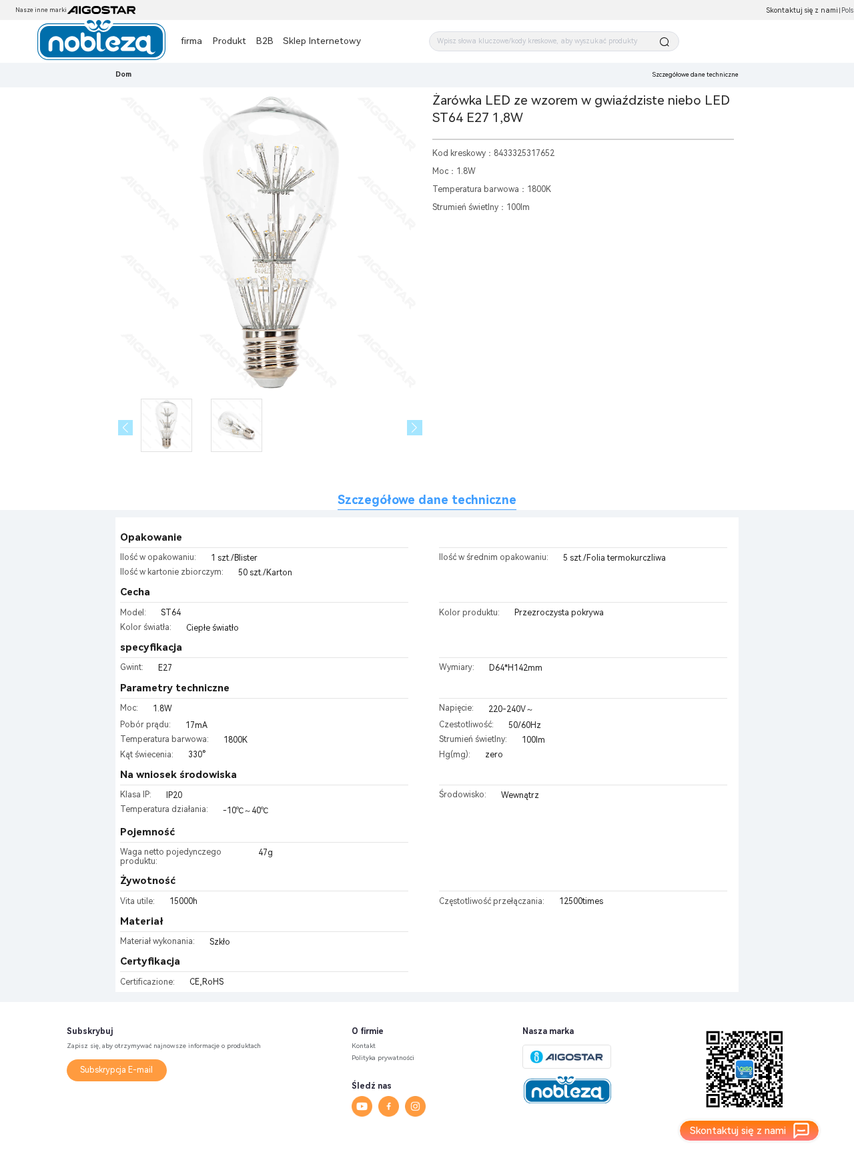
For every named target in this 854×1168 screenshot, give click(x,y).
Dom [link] (123, 74)
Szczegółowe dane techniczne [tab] (427, 500)
